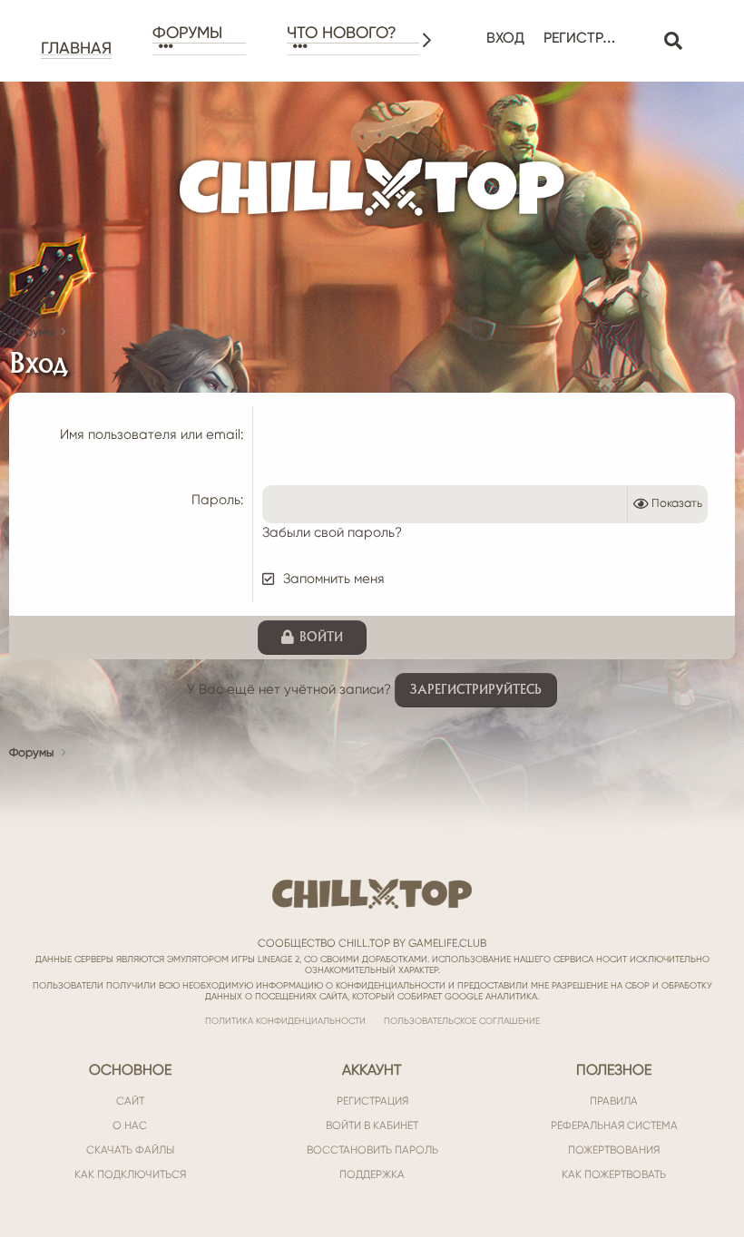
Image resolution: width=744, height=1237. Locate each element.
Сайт (130, 1101)
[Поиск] (672, 41)
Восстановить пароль (372, 1150)
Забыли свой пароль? (332, 532)
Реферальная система (614, 1125)
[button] (199, 46)
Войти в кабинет (372, 1125)
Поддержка (372, 1174)
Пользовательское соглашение (462, 1021)
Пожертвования (614, 1150)
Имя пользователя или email (150, 434)
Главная (76, 48)
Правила (614, 1101)
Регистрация (372, 1101)
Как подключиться (130, 1174)
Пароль (215, 500)
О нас (130, 1125)
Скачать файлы (130, 1150)
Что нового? (341, 32)
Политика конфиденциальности (285, 1021)
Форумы (187, 32)
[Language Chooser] (642, 28)
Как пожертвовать (614, 1174)
